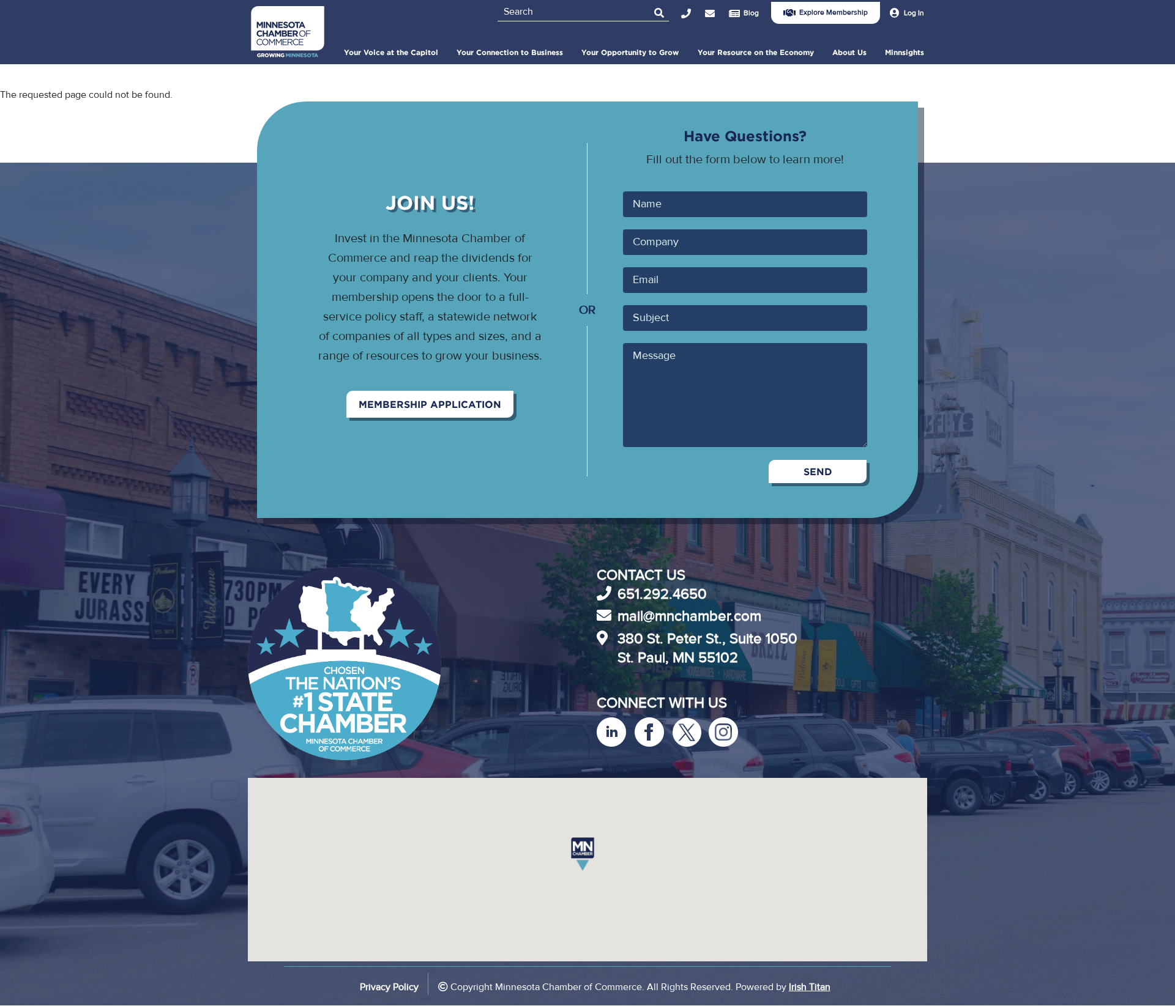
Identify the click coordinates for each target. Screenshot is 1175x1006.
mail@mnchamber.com (689, 616)
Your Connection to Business (510, 52)
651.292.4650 (662, 594)
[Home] (287, 33)
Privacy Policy (389, 987)
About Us (849, 52)
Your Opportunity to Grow (630, 52)
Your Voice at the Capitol (391, 52)
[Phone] (693, 13)
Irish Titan (809, 987)
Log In (914, 13)
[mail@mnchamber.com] (717, 13)
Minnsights (904, 52)
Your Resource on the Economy (756, 52)
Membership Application (430, 404)
